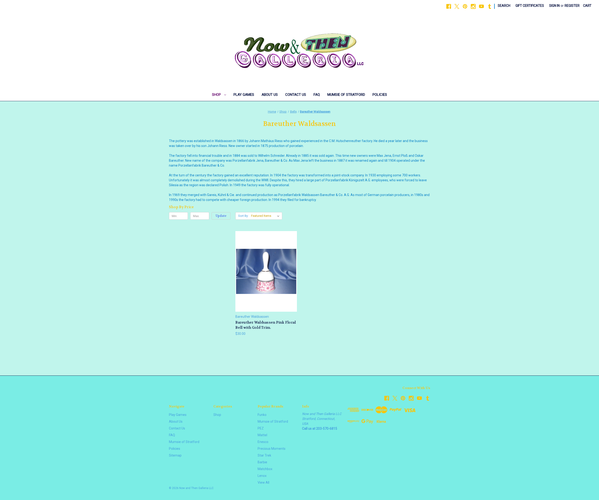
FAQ (317, 95)
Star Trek (264, 455)
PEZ (261, 428)
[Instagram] (473, 6)
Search (504, 5)
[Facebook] (448, 6)
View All (263, 482)
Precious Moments (271, 448)
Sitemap (175, 455)
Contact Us (295, 95)
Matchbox (265, 469)
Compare (264, 271)
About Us (270, 95)
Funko (262, 415)
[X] (456, 6)
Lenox (262, 476)
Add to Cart (266, 280)
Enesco (263, 442)
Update (221, 216)
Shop (217, 95)
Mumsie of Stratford (346, 95)
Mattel (262, 435)
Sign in (554, 5)
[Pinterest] (465, 6)
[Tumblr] (489, 6)
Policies (380, 95)
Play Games (244, 95)
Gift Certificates (529, 5)
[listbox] (266, 215)
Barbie (262, 462)
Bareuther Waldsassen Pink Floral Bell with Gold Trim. (265, 325)
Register (572, 5)
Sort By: (243, 216)
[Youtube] (481, 6)
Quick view (265, 263)
